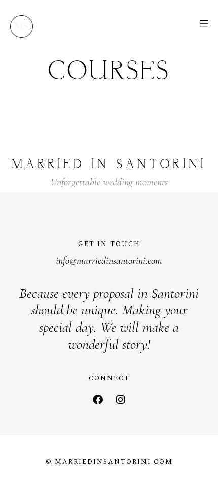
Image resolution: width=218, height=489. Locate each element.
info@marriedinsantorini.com (109, 261)
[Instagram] (121, 400)
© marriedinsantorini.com (109, 462)
